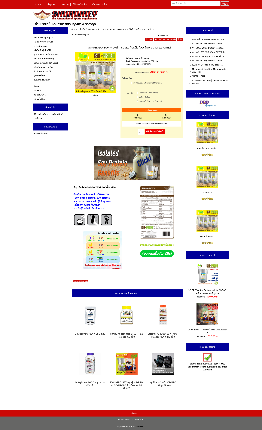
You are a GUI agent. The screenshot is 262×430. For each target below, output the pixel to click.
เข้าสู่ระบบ (51, 4)
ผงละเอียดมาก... (207, 236)
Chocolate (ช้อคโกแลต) (148, 92)
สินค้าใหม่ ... (39, 90)
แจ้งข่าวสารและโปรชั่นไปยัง (207, 366)
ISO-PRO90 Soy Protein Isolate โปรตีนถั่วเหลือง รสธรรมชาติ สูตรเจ (207, 292)
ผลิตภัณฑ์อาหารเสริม (43, 67)
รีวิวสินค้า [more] (207, 115)
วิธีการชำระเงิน (80, 4)
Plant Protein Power (43, 41)
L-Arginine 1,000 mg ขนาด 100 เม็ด (90, 384)
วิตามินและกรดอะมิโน (43, 71)
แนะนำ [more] (207, 255)
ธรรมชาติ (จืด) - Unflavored (150, 101)
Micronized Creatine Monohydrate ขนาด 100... (209, 70)
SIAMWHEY (140, 426)
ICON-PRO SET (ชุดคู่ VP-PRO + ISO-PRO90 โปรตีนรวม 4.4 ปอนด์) (126, 385)
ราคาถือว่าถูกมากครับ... (207, 148)
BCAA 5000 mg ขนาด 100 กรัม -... (208, 56)
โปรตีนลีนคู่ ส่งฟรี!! (42, 50)
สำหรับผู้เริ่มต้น (40, 46)
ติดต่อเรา (38, 118)
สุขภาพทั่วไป (39, 75)
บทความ (65, 4)
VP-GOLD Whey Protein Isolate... (208, 47)
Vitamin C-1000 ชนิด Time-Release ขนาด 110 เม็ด (163, 335)
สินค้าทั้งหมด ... (40, 99)
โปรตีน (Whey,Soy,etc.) (89, 29)
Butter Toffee (144, 96)
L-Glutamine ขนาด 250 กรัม (90, 333)
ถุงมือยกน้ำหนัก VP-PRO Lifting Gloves (163, 384)
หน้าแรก (38, 4)
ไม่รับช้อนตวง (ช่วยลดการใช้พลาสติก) (147, 82)
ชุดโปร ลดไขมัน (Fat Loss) (46, 62)
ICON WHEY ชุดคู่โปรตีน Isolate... (207, 64)
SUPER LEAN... (199, 76)
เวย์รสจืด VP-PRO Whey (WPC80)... (209, 52)
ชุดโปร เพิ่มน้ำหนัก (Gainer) (46, 54)
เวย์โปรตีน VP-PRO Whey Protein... (208, 39)
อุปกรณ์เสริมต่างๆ (42, 79)
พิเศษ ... (37, 86)
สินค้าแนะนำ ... (40, 94)
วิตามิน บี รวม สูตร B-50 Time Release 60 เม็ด (126, 335)
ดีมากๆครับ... (207, 192)
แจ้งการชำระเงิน (99, 4)
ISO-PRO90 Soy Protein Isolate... (208, 43)
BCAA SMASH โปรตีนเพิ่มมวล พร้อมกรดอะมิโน (207, 331)
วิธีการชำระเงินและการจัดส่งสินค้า (48, 114)
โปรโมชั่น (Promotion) (44, 58)
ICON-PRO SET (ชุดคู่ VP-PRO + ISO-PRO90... (209, 82)
